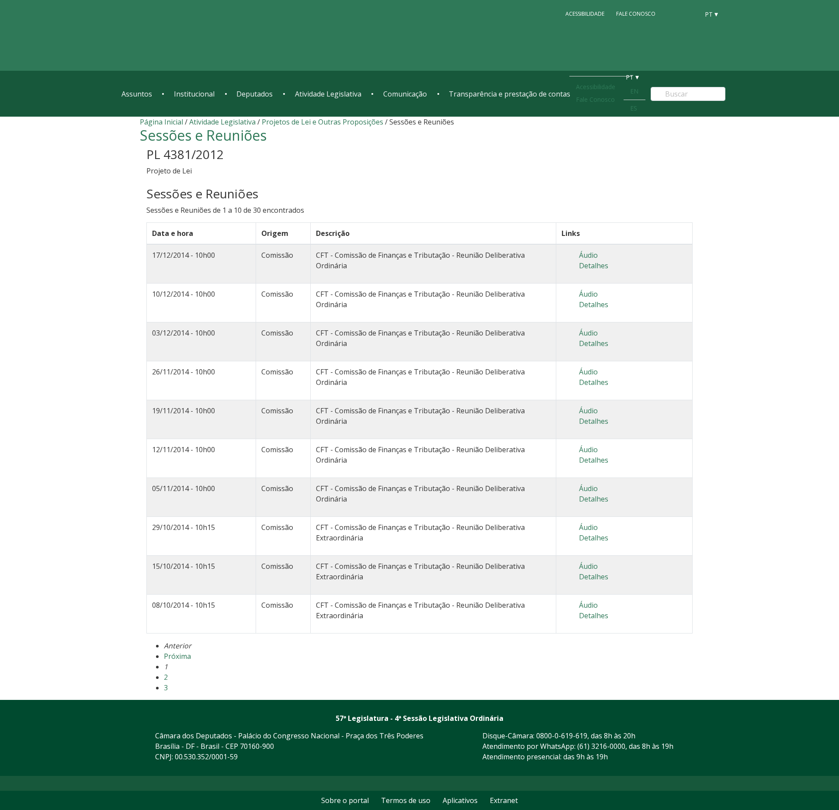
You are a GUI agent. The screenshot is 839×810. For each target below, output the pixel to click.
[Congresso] (673, 13)
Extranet (504, 800)
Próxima (177, 656)
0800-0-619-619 (561, 736)
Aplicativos (460, 800)
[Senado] (689, 13)
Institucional (194, 94)
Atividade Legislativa (328, 94)
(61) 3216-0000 (601, 746)
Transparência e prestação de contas (509, 94)
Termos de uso (405, 800)
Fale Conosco (635, 13)
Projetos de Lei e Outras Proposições (322, 122)
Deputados (254, 94)
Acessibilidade (584, 13)
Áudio (588, 255)
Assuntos (136, 94)
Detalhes (593, 265)
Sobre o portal (345, 800)
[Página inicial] (175, 35)
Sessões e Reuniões (203, 135)
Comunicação (405, 94)
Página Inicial (161, 122)
